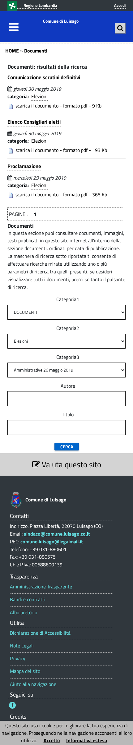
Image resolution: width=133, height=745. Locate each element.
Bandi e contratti (27, 599)
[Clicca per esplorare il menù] (12, 27)
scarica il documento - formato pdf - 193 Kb (61, 150)
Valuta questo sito (70, 464)
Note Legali (22, 646)
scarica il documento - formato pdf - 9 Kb (58, 105)
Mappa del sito (25, 671)
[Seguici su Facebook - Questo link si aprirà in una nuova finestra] (12, 705)
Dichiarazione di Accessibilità (40, 633)
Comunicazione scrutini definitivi (43, 77)
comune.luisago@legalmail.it (51, 541)
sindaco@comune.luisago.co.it (57, 533)
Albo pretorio (23, 612)
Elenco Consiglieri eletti (34, 122)
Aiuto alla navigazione (33, 684)
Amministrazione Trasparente (41, 587)
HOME (12, 50)
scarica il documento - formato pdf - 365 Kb (61, 194)
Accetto (52, 740)
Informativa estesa (86, 740)
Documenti (35, 50)
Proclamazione (24, 166)
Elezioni (39, 96)
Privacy (17, 658)
